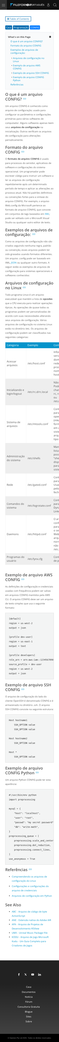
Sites (28, 1016)
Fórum (28, 1001)
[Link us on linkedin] (40, 975)
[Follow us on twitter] (26, 975)
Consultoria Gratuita (29, 1006)
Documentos (29, 991)
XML (47, 213)
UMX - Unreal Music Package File (30, 932)
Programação (21, 27)
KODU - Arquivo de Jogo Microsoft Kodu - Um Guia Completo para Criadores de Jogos (30, 941)
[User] (48, 5)
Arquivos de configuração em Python (32, 895)
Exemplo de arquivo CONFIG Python (28, 79)
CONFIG (35, 27)
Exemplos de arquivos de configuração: (24, 51)
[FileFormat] (21, 5)
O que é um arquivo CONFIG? (26, 41)
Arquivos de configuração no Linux (28, 60)
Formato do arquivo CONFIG (25, 45)
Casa (8, 27)
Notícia (29, 996)
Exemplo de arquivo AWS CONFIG (26, 67)
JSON (14, 262)
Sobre (29, 1021)
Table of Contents (19, 18)
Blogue (28, 1011)
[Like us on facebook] (19, 975)
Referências (16, 84)
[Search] (55, 5)
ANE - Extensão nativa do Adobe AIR (31, 920)
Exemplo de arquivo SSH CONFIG (31, 72)
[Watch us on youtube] (33, 975)
